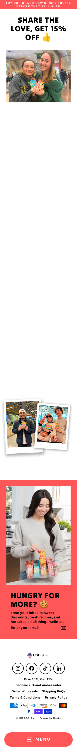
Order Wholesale (25, 691)
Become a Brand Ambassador (38, 685)
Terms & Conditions (25, 697)
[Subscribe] (62, 628)
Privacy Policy (56, 697)
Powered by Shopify (50, 718)
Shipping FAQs (53, 691)
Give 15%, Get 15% (38, 679)
